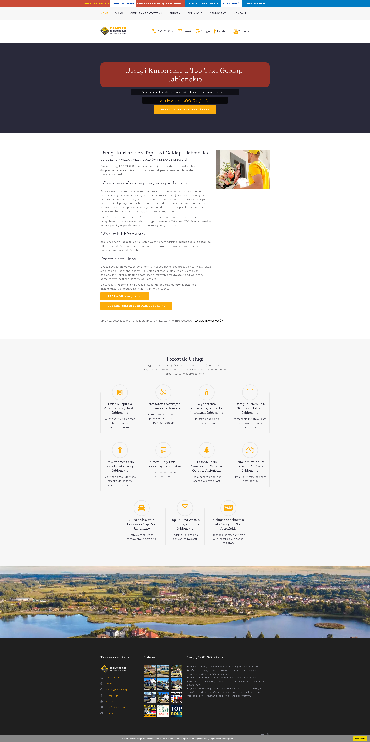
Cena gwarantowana (146, 13)
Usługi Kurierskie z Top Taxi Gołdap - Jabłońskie (154, 153)
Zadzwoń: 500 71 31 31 (125, 296)
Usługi (118, 13)
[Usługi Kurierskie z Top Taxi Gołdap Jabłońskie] (250, 392)
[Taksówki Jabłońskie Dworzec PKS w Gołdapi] (163, 671)
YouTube (110, 701)
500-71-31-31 (112, 678)
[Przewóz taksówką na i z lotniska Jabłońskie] (163, 392)
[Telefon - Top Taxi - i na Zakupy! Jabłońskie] (163, 450)
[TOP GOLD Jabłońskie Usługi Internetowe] (176, 711)
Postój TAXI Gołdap (116, 707)
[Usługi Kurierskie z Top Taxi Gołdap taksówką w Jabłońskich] (243, 169)
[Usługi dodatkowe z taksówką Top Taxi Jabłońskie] (228, 508)
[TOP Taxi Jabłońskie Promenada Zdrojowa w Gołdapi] (163, 684)
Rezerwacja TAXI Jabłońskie (185, 109)
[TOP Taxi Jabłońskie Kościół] (176, 671)
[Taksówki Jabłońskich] (113, 31)
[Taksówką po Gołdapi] (185, 602)
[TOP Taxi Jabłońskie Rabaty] (163, 711)
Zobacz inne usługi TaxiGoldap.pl (136, 305)
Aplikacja (195, 13)
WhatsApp (111, 683)
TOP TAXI (110, 713)
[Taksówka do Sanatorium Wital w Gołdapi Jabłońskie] (207, 450)
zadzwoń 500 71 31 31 (185, 100)
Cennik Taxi (218, 13)
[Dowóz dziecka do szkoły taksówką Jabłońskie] (120, 450)
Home (104, 13)
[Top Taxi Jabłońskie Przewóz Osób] (150, 711)
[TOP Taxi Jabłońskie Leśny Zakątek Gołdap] (176, 684)
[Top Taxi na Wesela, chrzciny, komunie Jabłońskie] (185, 508)
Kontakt (240, 13)
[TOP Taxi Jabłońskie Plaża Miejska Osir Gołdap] (163, 697)
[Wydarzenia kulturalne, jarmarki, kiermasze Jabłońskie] (207, 392)
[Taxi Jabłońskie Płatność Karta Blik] (176, 697)
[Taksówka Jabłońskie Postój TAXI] (150, 671)
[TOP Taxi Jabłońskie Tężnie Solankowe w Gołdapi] (150, 697)
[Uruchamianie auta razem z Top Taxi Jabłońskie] (250, 450)
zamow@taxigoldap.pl (117, 689)
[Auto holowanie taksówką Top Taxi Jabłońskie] (142, 508)
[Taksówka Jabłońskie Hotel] (150, 684)
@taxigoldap (111, 695)
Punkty (175, 13)
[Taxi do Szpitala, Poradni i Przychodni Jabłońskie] (120, 392)
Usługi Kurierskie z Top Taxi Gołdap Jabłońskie (185, 74)
